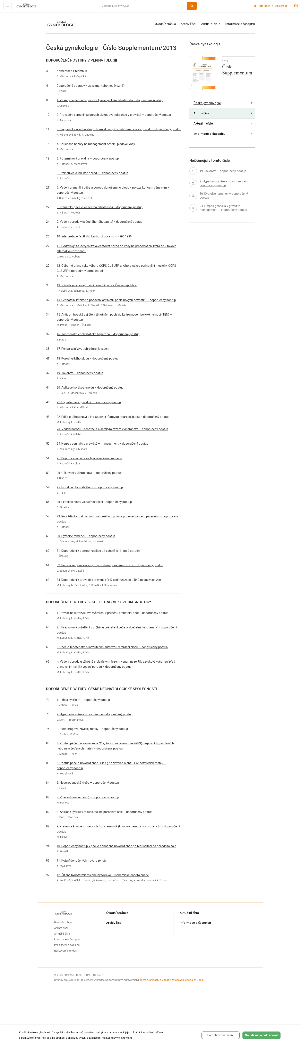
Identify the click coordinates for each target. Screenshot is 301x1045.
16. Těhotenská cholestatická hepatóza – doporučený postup (98, 334)
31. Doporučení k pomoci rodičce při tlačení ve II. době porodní (98, 551)
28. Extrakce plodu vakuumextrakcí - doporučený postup (94, 502)
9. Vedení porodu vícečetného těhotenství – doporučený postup (99, 222)
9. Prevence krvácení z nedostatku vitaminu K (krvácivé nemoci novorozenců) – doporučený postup (118, 829)
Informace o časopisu (240, 24)
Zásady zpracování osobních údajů (183, 979)
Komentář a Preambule (72, 71)
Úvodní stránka (165, 24)
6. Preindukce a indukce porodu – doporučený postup (92, 173)
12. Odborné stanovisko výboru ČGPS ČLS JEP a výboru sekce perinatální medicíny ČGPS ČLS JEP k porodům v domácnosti (116, 268)
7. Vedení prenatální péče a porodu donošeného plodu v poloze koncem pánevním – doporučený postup (113, 190)
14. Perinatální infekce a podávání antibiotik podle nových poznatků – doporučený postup (116, 300)
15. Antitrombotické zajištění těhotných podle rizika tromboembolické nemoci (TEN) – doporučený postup (114, 317)
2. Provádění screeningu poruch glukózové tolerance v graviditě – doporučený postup (114, 115)
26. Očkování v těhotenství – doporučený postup (89, 473)
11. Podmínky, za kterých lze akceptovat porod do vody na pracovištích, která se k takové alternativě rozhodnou (116, 248)
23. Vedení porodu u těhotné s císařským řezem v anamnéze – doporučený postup (112, 429)
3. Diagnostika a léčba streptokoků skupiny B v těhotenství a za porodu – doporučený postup (119, 129)
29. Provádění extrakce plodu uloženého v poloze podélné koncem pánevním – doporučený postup (118, 519)
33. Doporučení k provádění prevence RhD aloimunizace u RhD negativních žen (109, 580)
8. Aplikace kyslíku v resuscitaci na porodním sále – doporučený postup (104, 812)
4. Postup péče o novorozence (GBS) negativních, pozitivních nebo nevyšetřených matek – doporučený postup (115, 746)
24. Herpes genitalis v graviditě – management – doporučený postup (102, 443)
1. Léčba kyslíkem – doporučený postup (83, 700)
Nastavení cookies (65, 951)
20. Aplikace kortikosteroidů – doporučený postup (90, 387)
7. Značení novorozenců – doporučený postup (88, 797)
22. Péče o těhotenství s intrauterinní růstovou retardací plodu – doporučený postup (113, 417)
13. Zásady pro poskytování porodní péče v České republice (97, 285)
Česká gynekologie (207, 103)
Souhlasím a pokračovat (261, 1035)
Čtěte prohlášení (149, 979)
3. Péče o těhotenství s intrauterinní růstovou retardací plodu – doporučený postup (112, 647)
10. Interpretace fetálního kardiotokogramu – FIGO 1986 (94, 236)
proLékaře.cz (24, 8)
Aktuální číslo (210, 24)
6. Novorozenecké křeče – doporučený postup (88, 782)
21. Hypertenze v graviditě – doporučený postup (89, 402)
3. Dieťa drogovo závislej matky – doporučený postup (92, 729)
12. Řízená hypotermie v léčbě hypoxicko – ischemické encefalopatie (103, 875)
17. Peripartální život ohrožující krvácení (83, 349)
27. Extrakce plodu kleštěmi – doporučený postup (90, 487)
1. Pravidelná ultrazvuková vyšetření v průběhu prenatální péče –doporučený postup (112, 613)
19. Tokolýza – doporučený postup (80, 373)
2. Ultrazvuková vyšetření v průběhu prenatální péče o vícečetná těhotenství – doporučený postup (117, 630)
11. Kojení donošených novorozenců (81, 860)
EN (296, 6)
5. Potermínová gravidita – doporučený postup (88, 158)
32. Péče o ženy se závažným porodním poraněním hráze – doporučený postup (110, 565)
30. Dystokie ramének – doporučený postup (86, 536)
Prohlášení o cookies (67, 945)
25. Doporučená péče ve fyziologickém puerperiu (89, 458)
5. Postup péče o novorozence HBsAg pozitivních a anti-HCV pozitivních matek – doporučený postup (111, 765)
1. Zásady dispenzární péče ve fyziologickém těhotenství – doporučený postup (110, 100)
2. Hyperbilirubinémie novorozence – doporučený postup (94, 714)
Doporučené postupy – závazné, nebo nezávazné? (91, 86)
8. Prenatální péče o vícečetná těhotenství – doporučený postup (100, 207)
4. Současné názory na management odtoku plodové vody (96, 144)
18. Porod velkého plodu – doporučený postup (88, 358)
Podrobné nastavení (220, 1035)
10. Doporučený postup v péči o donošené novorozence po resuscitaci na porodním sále (116, 846)
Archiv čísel (188, 24)
